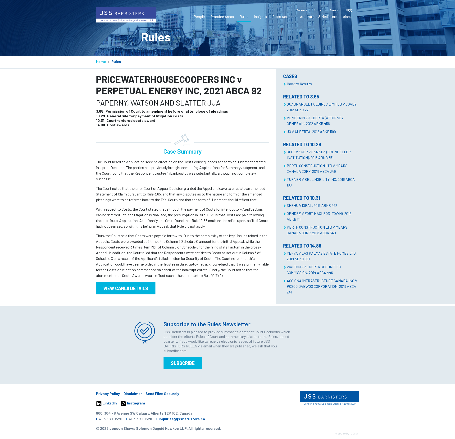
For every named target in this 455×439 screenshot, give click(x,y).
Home (101, 61)
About (348, 16)
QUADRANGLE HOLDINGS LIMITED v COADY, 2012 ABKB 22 (322, 107)
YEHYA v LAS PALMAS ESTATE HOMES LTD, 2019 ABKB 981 (322, 256)
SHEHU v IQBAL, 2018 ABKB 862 (312, 205)
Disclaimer (132, 393)
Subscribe (183, 363)
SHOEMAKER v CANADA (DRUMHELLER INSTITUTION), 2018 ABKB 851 (319, 155)
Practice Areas (222, 16)
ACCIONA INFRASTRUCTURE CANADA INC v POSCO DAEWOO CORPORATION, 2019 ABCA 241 (322, 286)
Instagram (135, 403)
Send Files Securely (162, 393)
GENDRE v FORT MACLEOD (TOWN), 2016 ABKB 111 (319, 216)
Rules (244, 16)
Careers (301, 10)
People (199, 16)
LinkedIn (109, 403)
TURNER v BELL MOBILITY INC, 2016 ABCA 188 (321, 182)
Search (335, 10)
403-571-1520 (110, 419)
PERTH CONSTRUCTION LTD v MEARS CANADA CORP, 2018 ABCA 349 (317, 168)
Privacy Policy (108, 393)
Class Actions (283, 16)
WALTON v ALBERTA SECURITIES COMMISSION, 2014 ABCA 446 (314, 270)
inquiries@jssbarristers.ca (182, 419)
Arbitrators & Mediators (318, 16)
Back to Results (299, 83)
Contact (319, 10)
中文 (349, 10)
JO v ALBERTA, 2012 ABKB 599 (311, 131)
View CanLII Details (125, 288)
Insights (260, 16)
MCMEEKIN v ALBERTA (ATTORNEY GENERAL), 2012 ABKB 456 (315, 120)
